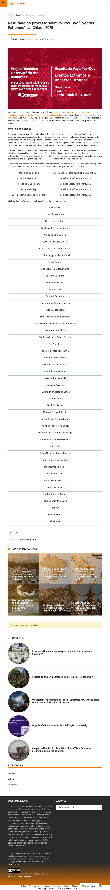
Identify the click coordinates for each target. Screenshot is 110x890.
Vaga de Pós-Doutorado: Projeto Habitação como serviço (60, 725)
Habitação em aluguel (60, 886)
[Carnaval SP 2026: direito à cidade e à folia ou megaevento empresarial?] (86, 600)
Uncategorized (28, 539)
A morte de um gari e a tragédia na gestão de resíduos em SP (62, 677)
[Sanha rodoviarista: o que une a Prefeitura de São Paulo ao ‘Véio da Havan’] (23, 568)
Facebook (12, 774)
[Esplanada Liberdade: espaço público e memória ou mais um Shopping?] (19, 653)
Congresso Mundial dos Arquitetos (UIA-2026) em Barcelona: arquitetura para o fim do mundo (61, 749)
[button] (11, 584)
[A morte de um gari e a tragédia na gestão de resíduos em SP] (19, 677)
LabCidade (20, 15)
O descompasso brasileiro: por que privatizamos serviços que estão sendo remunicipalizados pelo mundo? (65, 701)
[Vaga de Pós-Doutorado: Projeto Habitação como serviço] (19, 726)
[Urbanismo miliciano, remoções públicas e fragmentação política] (55, 600)
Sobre (23, 886)
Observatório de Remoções (39, 886)
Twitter (11, 779)
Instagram (12, 785)
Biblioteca (75, 886)
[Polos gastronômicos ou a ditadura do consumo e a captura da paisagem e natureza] (23, 600)
